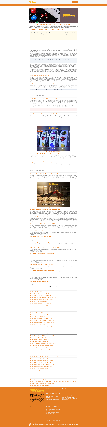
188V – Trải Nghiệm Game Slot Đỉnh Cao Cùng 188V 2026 (40, 236)
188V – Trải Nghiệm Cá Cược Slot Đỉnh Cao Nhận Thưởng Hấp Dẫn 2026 (42, 322)
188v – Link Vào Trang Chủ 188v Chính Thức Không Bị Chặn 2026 (40, 339)
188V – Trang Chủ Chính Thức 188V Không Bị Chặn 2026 (39, 314)
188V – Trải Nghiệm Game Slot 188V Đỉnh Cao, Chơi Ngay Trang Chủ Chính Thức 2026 (44, 356)
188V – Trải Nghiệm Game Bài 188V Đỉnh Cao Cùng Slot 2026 (40, 385)
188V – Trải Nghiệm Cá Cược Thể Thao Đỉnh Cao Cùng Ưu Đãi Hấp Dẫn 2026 (42, 360)
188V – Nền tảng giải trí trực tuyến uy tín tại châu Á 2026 (39, 358)
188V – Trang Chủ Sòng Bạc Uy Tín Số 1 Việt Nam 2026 (39, 301)
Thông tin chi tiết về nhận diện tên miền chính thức (37, 95)
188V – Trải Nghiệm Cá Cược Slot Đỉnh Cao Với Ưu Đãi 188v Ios (41, 264)
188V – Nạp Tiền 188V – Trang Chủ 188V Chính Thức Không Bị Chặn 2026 (42, 370)
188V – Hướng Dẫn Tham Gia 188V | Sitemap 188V (39, 275)
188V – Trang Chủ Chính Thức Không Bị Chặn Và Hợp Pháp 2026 (40, 377)
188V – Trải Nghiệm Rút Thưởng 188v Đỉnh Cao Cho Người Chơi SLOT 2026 (42, 364)
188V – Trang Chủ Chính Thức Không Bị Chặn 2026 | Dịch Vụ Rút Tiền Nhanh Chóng (43, 349)
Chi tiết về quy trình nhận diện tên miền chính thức (37, 170)
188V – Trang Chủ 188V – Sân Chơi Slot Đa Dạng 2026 (39, 368)
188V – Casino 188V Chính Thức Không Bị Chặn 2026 (40, 230)
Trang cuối (56, 286)
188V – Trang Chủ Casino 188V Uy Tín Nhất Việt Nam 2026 (39, 328)
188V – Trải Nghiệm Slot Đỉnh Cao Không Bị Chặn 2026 (40, 281)
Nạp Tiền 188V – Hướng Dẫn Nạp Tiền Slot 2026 (53, 420)
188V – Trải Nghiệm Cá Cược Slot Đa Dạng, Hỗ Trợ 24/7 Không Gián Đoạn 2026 (44, 247)
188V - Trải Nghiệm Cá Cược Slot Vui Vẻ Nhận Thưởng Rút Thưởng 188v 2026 (42, 326)
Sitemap (38, 423)
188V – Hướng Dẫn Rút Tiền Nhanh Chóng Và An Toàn (39, 341)
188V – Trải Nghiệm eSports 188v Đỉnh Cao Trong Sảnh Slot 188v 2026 (43, 253)
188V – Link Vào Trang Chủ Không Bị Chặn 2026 (37, 316)
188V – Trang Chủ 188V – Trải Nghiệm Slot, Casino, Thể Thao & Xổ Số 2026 (42, 335)
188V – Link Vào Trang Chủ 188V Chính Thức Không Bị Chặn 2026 (42, 242)
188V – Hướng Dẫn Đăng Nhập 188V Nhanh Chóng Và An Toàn (40, 312)
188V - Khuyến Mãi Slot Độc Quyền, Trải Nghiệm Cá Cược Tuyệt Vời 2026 (42, 320)
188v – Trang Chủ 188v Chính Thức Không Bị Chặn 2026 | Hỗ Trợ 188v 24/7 (42, 383)
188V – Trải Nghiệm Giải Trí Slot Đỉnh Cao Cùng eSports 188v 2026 (41, 366)
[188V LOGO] (33, 2)
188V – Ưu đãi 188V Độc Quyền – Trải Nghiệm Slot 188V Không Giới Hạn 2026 (43, 343)
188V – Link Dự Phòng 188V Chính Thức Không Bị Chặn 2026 (40, 337)
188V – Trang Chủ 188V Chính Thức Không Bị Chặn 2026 (39, 324)
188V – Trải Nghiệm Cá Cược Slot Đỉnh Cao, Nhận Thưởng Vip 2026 (41, 318)
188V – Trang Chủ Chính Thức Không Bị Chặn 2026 (38, 379)
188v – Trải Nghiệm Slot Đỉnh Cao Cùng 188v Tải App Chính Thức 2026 (41, 345)
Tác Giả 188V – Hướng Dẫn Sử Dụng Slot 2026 (53, 399)
